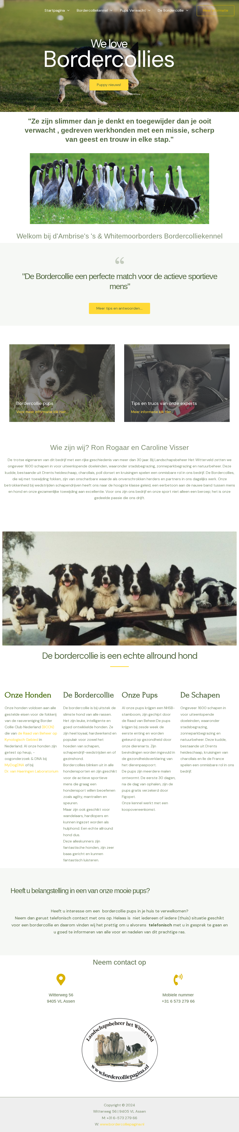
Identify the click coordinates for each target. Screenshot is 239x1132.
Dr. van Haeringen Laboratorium (31, 771)
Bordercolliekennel (92, 10)
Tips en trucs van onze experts (164, 403)
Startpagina (55, 10)
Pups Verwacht (133, 10)
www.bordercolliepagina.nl (122, 1124)
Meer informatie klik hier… (152, 411)
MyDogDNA (14, 765)
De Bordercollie (171, 10)
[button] (67, 10)
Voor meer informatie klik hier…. (42, 411)
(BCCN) (48, 727)
